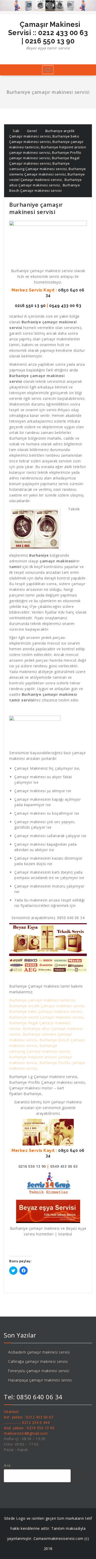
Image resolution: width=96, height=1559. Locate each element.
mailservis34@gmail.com (26, 1433)
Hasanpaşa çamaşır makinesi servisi (40, 1380)
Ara (7, 1465)
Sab (15, 130)
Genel (32, 130)
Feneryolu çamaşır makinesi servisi (38, 1370)
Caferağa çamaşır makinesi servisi (38, 1361)
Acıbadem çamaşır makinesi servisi (39, 1352)
